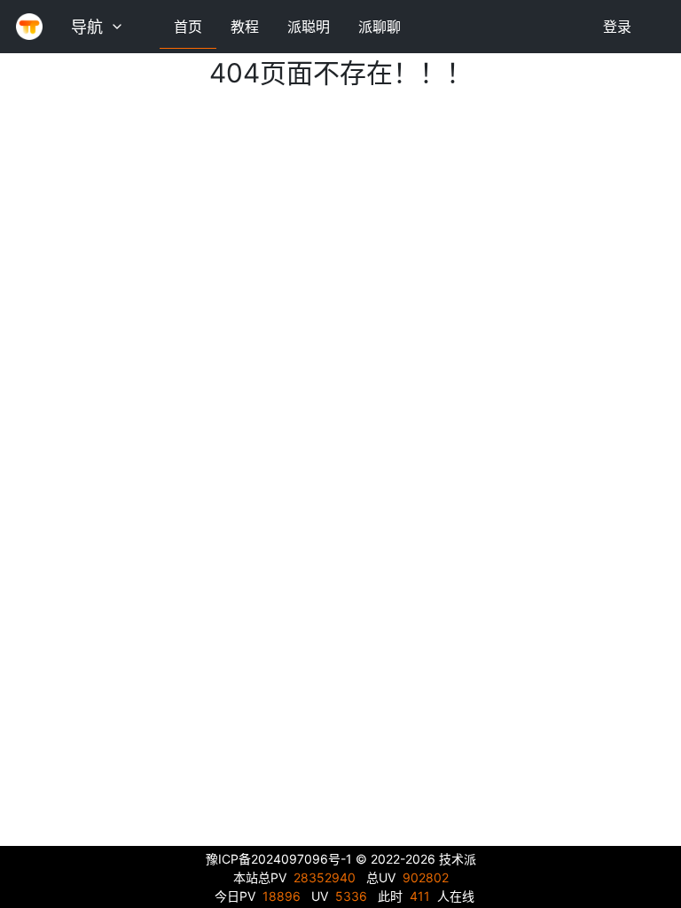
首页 (188, 26)
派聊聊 (379, 26)
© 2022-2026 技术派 (416, 858)
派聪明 (308, 26)
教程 (245, 26)
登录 (617, 26)
